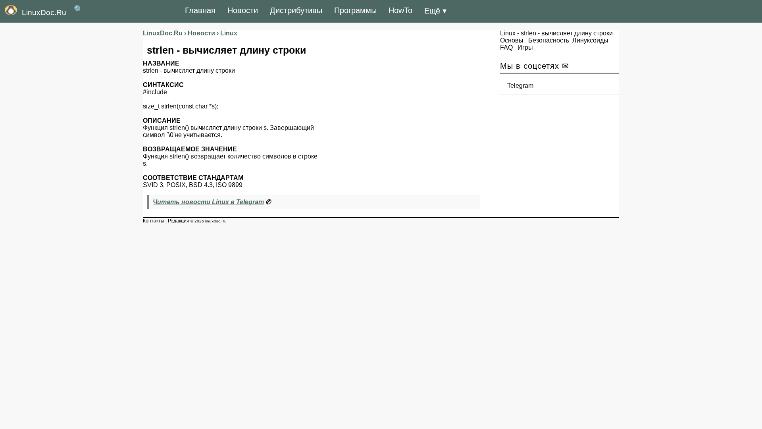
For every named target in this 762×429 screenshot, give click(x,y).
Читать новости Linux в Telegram (208, 202)
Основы (511, 40)
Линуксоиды (590, 40)
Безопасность (548, 40)
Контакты (153, 221)
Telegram (520, 85)
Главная (200, 10)
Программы (355, 10)
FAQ (506, 47)
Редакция (178, 221)
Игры (525, 47)
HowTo (400, 10)
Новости (242, 10)
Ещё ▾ (435, 10)
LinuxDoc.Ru (44, 12)
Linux (508, 33)
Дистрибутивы (296, 10)
